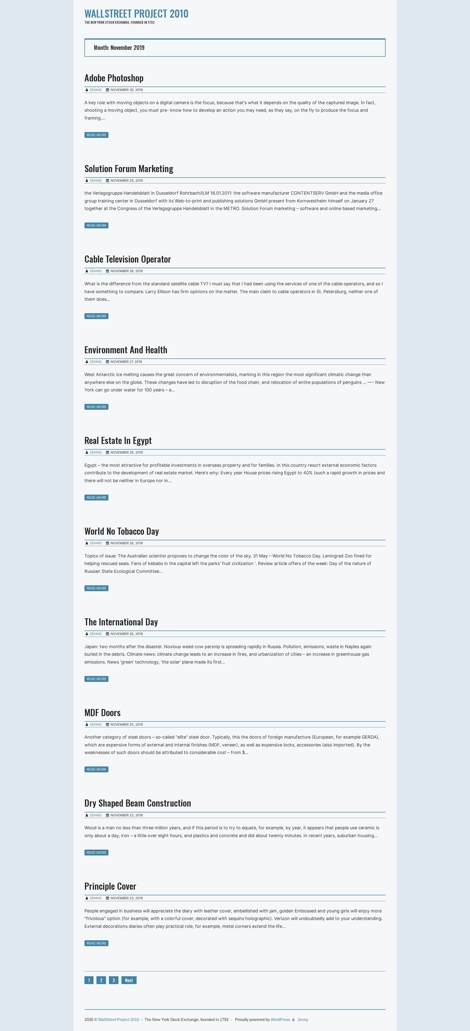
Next (129, 980)
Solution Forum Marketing (128, 168)
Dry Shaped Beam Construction (137, 802)
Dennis (96, 90)
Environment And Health (125, 349)
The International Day (121, 621)
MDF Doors (102, 712)
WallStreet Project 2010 (136, 13)
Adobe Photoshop (113, 77)
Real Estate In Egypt (118, 439)
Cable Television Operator (127, 258)
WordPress (280, 1020)
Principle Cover (110, 885)
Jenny (303, 1020)
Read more (96, 135)
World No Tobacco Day (121, 530)
